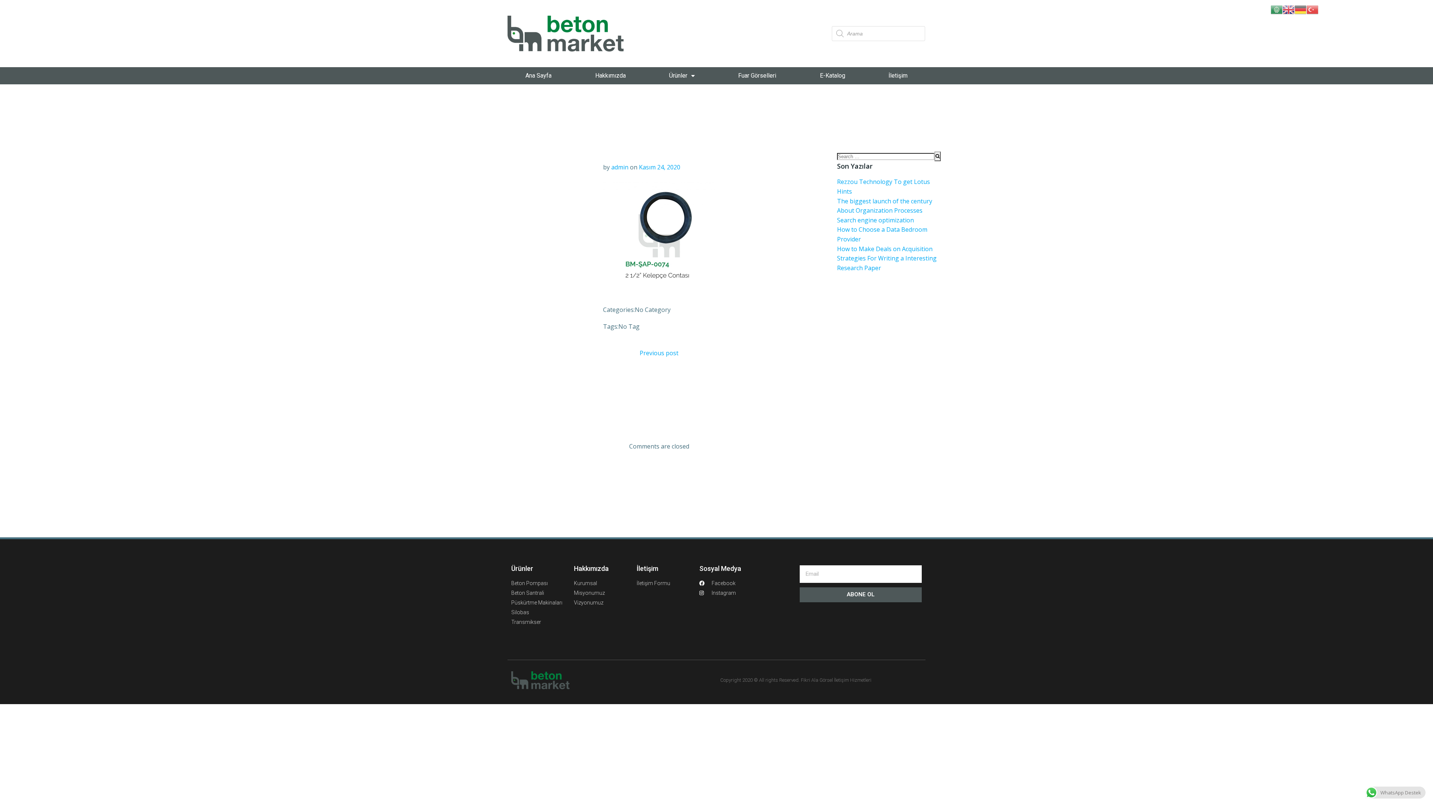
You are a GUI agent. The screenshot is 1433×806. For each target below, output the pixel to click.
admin (619, 167)
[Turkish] (1312, 9)
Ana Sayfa (538, 75)
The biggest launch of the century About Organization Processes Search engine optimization (884, 210)
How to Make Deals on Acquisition (885, 249)
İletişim (898, 75)
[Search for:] (885, 156)
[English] (1289, 9)
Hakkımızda (610, 75)
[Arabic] (1277, 9)
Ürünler (678, 75)
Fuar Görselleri (757, 75)
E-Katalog (832, 75)
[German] (1300, 9)
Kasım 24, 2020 (659, 167)
